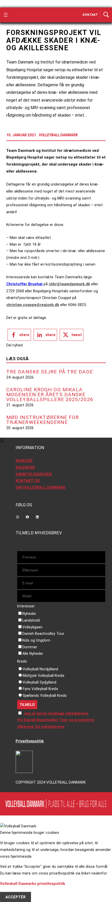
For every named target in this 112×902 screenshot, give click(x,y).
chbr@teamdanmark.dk (69, 284)
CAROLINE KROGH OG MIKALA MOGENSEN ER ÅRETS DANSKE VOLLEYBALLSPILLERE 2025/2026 (49, 394)
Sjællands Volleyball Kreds (45, 695)
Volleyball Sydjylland (39, 682)
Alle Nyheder (32, 653)
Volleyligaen (32, 627)
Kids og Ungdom (36, 640)
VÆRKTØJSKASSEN (34, 474)
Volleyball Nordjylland (40, 669)
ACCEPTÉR (15, 897)
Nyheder (29, 614)
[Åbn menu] (6, 15)
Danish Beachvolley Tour (43, 633)
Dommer (29, 647)
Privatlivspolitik (30, 741)
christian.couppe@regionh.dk (32, 305)
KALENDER (25, 467)
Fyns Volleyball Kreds (40, 689)
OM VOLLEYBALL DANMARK (40, 487)
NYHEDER (24, 461)
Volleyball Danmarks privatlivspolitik (32, 884)
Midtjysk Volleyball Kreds (43, 675)
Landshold (31, 620)
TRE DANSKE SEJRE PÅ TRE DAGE (49, 371)
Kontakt (90, 15)
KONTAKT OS (28, 481)
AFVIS (10, 890)
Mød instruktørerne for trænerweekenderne (42, 420)
